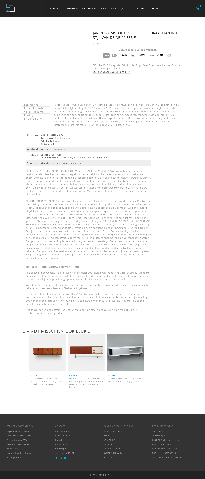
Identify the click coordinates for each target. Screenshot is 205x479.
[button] (59, 8)
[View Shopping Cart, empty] (197, 8)
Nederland (59, 149)
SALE (104, 8)
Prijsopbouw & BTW (17, 440)
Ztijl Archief (128, 65)
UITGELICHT (137, 8)
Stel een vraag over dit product (111, 71)
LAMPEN (70, 8)
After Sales (12, 448)
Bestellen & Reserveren (19, 435)
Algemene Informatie (18, 431)
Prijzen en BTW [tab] (33, 118)
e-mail (121, 309)
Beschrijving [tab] (31, 104)
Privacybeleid (14, 457)
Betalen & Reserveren (18, 444)
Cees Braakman (152, 65)
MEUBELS (52, 8)
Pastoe (166, 65)
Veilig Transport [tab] (33, 111)
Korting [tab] (28, 115)
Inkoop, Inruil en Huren (19, 453)
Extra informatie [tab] (33, 108)
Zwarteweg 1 (159, 435)
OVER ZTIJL (117, 8)
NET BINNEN (89, 8)
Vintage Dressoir (111, 68)
